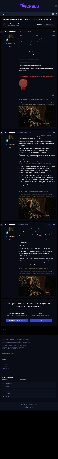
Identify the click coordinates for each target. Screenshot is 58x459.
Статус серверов (7, 371)
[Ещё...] (54, 32)
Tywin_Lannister (9, 31)
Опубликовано (25, 31)
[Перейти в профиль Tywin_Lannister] (4, 24)
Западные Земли (18, 25)
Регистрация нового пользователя (17, 320)
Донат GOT (5, 364)
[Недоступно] (37, 35)
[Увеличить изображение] (23, 84)
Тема (26, 407)
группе (23, 347)
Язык (31, 407)
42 (10, 46)
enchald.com (11, 353)
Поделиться (39, 24)
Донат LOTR (5, 366)
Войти (41, 320)
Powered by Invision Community (29, 406)
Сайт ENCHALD (6, 368)
